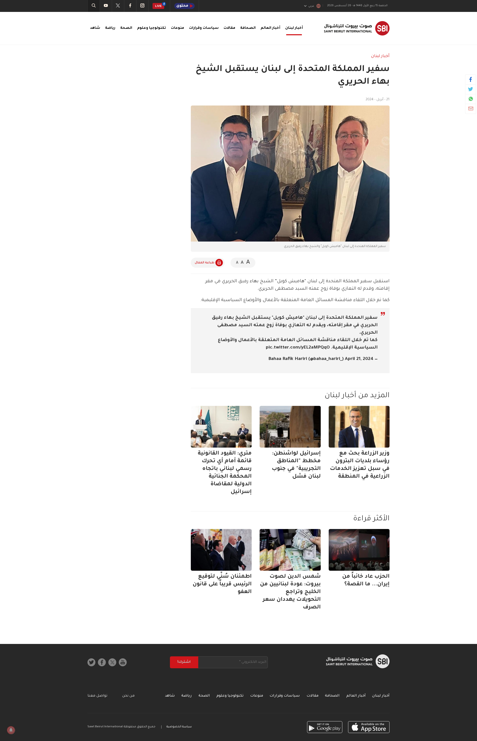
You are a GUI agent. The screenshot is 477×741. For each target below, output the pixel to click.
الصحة (126, 28)
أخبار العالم (270, 28)
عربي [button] (311, 6)
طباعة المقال (204, 263)
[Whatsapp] (470, 99)
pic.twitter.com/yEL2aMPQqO (298, 347)
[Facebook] (470, 79)
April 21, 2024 (359, 359)
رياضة (110, 28)
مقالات (229, 28)
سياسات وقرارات (204, 28)
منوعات (177, 28)
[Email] (470, 108)
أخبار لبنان (294, 28)
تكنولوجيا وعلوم (151, 28)
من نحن (128, 696)
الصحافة (248, 28)
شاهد (95, 28)
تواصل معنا (97, 696)
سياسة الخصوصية (179, 727)
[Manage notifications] (11, 730)
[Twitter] (470, 89)
